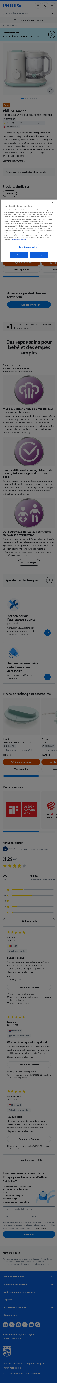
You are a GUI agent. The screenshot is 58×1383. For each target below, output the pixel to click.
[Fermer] (51, 202)
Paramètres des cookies (27, 247)
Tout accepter (38, 255)
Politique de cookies (41, 239)
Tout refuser (18, 255)
